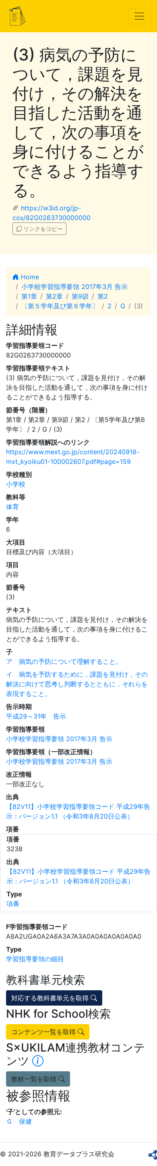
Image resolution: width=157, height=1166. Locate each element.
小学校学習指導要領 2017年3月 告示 (74, 287)
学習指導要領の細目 (35, 959)
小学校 (15, 484)
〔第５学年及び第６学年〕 (60, 306)
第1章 (29, 296)
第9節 (80, 296)
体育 (12, 507)
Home (29, 277)
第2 (102, 296)
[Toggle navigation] (139, 16)
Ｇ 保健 (19, 1121)
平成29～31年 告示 (36, 716)
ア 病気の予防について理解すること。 (64, 661)
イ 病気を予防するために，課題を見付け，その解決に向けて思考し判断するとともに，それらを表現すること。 (77, 684)
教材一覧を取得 (34, 1079)
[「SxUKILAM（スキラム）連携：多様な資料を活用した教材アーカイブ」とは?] (37, 1061)
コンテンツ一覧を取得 (44, 1032)
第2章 (54, 296)
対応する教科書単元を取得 (51, 998)
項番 (12, 904)
